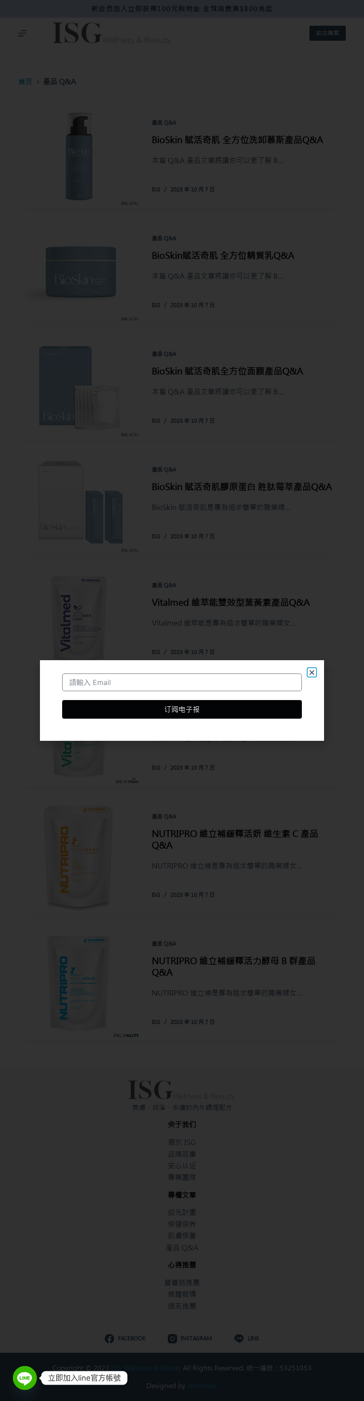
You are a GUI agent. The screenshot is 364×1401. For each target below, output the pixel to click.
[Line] (25, 1378)
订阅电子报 (182, 709)
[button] (312, 672)
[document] (182, 700)
